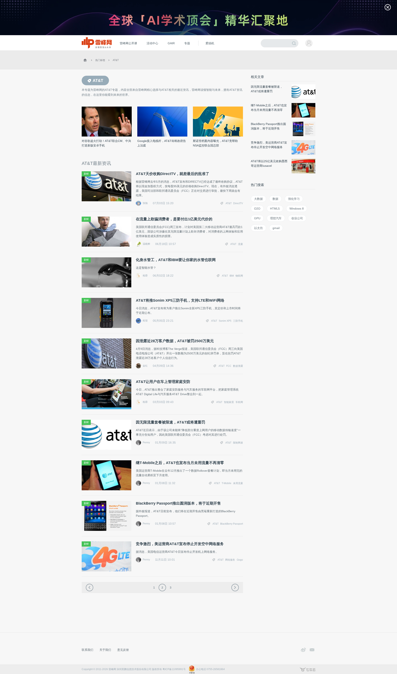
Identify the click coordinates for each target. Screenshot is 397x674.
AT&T (116, 60)
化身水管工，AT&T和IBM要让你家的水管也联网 (176, 260)
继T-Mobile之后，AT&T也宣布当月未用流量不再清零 (180, 463)
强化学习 (294, 198)
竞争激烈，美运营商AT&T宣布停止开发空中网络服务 (180, 544)
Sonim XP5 (225, 320)
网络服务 (230, 559)
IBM (232, 275)
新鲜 (86, 173)
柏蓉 (145, 275)
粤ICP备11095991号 (174, 669)
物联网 (239, 275)
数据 (275, 198)
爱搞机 (210, 43)
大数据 (258, 198)
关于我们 (105, 649)
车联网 (239, 402)
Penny (146, 442)
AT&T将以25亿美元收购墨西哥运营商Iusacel (269, 163)
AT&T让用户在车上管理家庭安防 (163, 382)
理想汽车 (276, 218)
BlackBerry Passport (231, 523)
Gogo (240, 559)
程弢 (145, 320)
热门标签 (100, 60)
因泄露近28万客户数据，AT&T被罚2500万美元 (175, 341)
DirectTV (238, 203)
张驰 (145, 203)
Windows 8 (296, 208)
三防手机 (238, 320)
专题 (187, 43)
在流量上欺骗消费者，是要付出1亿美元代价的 (174, 219)
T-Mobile (226, 483)
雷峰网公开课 (128, 43)
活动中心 (152, 43)
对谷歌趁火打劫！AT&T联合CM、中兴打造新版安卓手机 (106, 143)
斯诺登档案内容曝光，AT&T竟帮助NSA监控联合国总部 (215, 143)
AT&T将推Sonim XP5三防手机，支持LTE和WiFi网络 (180, 300)
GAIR (171, 43)
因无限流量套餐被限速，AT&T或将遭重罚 (170, 422)
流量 (240, 244)
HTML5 (275, 208)
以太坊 (258, 228)
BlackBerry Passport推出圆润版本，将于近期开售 (178, 503)
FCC (228, 366)
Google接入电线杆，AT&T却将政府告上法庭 (161, 143)
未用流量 (238, 483)
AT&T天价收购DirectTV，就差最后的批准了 (172, 174)
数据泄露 (238, 366)
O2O (257, 208)
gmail (276, 228)
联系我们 (87, 649)
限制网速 (238, 442)
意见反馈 (123, 649)
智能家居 (229, 402)
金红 (145, 365)
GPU (257, 218)
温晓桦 (146, 243)
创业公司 (297, 218)
